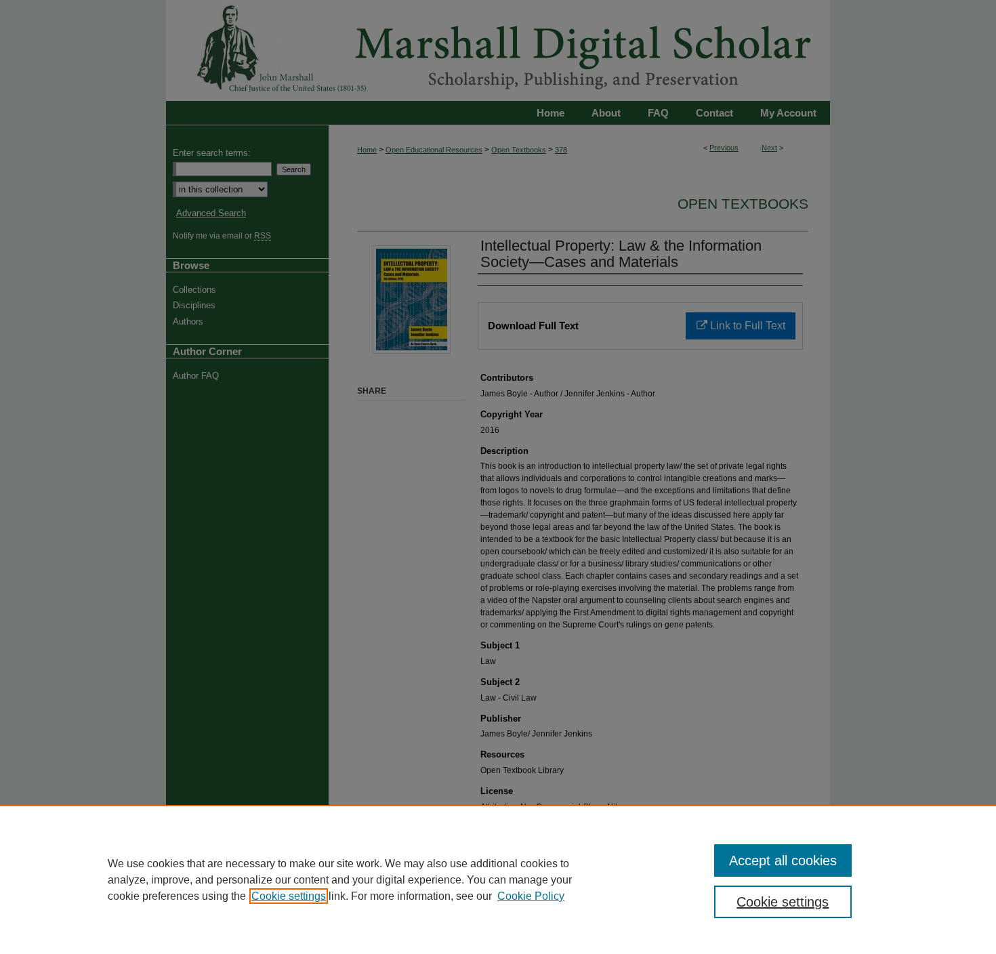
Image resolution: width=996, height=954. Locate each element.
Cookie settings (288, 896)
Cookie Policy (530, 896)
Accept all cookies (783, 860)
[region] (498, 879)
